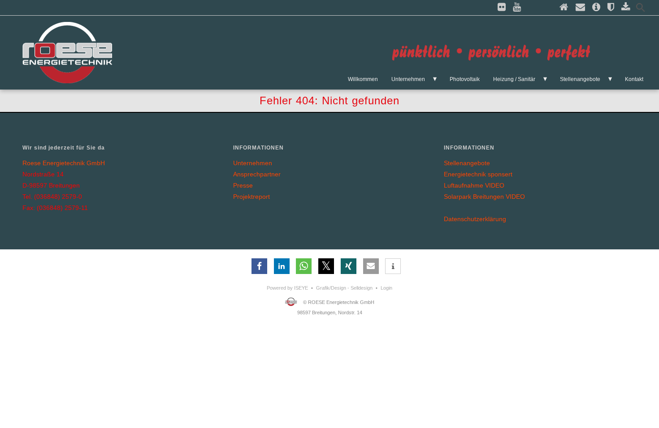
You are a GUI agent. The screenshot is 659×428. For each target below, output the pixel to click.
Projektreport (251, 196)
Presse (243, 185)
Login (386, 288)
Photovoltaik (465, 79)
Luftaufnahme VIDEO (474, 185)
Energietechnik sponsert (478, 174)
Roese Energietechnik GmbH (63, 163)
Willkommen (363, 79)
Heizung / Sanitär (514, 79)
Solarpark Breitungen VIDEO (484, 196)
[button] (259, 266)
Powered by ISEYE (287, 288)
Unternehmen (408, 79)
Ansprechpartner (257, 174)
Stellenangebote (580, 79)
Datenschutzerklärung (475, 219)
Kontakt (634, 79)
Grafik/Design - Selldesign (344, 288)
